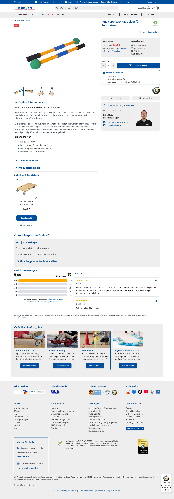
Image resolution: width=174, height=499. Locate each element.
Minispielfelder (95, 411)
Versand (123, 48)
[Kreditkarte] (25, 392)
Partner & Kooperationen (62, 411)
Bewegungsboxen (96, 428)
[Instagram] (128, 392)
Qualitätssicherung (59, 414)
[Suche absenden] (57, 8)
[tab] (19, 91)
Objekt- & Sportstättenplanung (102, 408)
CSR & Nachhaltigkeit (60, 422)
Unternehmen (130, 14)
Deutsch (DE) (152, 2)
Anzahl (106, 62)
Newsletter (18, 428)
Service (112, 14)
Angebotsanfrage (21, 408)
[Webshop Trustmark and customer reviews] (99, 392)
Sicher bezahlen (21, 386)
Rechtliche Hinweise (86, 491)
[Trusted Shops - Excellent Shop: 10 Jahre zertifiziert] (143, 446)
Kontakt (17, 422)
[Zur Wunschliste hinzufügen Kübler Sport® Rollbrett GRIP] (35, 197)
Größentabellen (21, 416)
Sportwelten (56, 428)
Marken (60, 14)
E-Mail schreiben (114, 125)
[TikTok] (140, 392)
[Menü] (170, 475)
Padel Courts (94, 414)
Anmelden (142, 8)
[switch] (166, 490)
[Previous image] (18, 53)
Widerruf (130, 419)
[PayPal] (33, 392)
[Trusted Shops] (114, 392)
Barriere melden (117, 491)
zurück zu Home (23, 21)
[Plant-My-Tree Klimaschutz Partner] (60, 443)
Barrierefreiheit (102, 491)
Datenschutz (61, 491)
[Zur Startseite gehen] (25, 8)
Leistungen (151, 14)
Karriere (54, 408)
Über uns (55, 416)
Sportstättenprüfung (97, 419)
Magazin (17, 425)
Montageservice (95, 416)
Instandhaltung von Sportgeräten (103, 422)
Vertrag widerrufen (135, 428)
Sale (50, 14)
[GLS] (68, 392)
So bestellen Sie (133, 416)
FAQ (15, 414)
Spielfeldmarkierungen (98, 425)
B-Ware (17, 411)
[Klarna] (41, 392)
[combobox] (86, 8)
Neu (43, 14)
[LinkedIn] (158, 392)
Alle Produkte (25, 14)
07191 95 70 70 (23, 456)
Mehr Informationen (20, 317)
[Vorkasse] (17, 392)
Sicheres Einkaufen (97, 386)
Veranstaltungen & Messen (63, 419)
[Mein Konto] (148, 8)
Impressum (72, 491)
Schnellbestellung (134, 411)
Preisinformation (113, 51)
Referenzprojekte (96, 431)
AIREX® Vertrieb (58, 425)
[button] (56, 102)
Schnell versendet (59, 386)
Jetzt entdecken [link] (29, 365)
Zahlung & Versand (134, 422)
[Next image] (94, 53)
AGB (52, 491)
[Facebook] (134, 392)
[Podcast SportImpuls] (152, 392)
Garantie (130, 408)
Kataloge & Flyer (21, 419)
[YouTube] (146, 392)
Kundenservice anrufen (117, 122)
